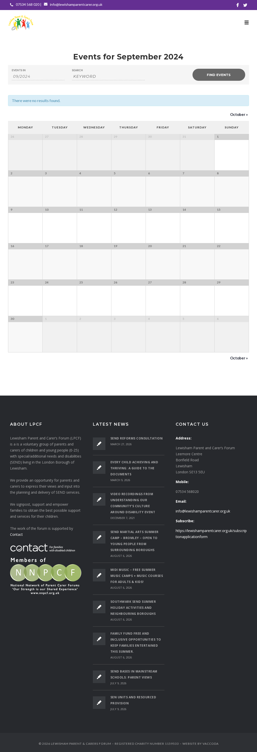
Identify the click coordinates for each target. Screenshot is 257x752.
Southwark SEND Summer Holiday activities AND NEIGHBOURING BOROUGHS (133, 607)
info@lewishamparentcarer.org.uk (76, 4)
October (239, 114)
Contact (16, 534)
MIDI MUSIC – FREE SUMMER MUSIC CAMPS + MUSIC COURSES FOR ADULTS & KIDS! (136, 576)
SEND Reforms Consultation (136, 438)
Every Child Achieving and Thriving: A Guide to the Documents (134, 468)
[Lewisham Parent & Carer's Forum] (128, 22)
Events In (19, 70)
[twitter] (245, 5)
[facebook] (237, 5)
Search (77, 70)
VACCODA (211, 743)
